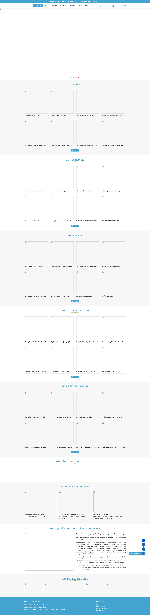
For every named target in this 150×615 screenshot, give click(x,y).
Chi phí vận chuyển (101, 608)
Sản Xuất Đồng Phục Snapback (85, 191)
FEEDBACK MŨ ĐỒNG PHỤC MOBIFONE (43, 514)
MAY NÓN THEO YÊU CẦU (84, 417)
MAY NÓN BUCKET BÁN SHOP (60, 296)
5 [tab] (78, 77)
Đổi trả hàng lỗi (100, 610)
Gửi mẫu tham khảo (101, 604)
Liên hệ (87, 5)
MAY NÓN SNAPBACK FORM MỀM (86, 221)
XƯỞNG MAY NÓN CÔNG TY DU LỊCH (113, 447)
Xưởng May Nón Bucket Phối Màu (86, 266)
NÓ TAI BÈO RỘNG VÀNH (84, 296)
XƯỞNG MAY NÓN (107, 296)
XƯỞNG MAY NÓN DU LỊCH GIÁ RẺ (61, 447)
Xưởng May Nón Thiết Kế (32, 115)
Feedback (72, 5)
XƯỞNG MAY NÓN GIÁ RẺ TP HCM (61, 417)
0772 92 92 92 (121, 6)
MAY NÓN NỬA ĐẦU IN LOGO (111, 371)
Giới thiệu (63, 5)
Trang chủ (38, 5)
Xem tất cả (75, 150)
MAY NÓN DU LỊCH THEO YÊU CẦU (35, 417)
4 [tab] (76, 77)
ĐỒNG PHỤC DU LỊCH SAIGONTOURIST (111, 514)
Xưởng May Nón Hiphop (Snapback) (61, 191)
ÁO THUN (54, 5)
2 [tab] (73, 77)
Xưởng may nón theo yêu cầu (59, 115)
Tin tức (80, 5)
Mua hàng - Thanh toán (102, 606)
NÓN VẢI (46, 5)
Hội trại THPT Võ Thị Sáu (72, 514)
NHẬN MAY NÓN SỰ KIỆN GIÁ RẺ (112, 417)
